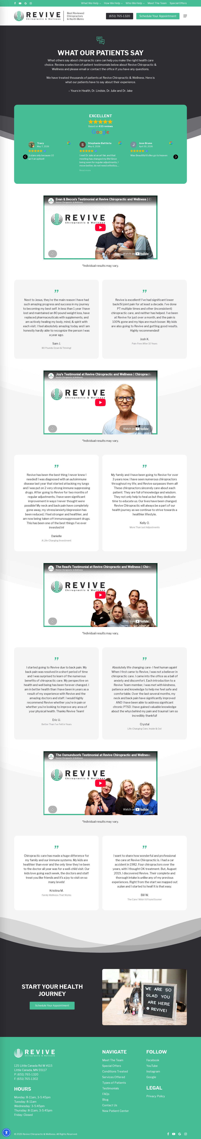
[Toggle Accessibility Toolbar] (6, 1133)
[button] (185, 16)
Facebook (152, 1060)
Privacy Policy (155, 1096)
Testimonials (110, 1088)
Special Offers (111, 1065)
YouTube (152, 1065)
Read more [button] (34, 170)
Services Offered (113, 1077)
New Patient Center (115, 1111)
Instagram (153, 1071)
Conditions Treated (115, 1071)
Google (151, 1077)
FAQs (105, 1094)
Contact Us (109, 1105)
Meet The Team (112, 1060)
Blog (105, 1099)
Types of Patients (114, 1082)
